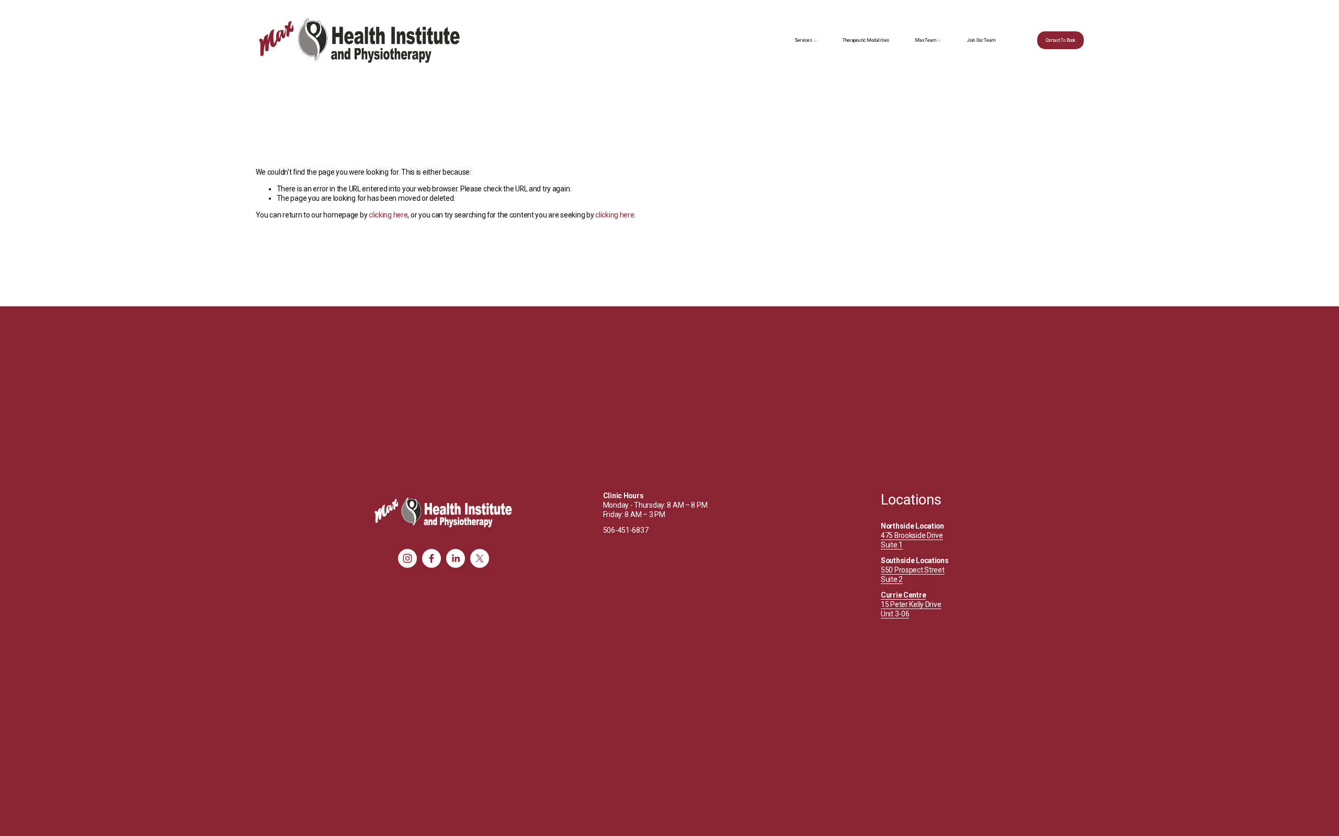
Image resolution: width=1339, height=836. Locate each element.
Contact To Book (1060, 40)
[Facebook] (431, 558)
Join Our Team (981, 40)
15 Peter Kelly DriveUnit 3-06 (911, 604)
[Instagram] (407, 558)
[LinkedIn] (455, 558)
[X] (479, 558)
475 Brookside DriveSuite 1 (912, 540)
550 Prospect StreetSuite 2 (913, 574)
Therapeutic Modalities (866, 40)
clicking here (388, 215)
